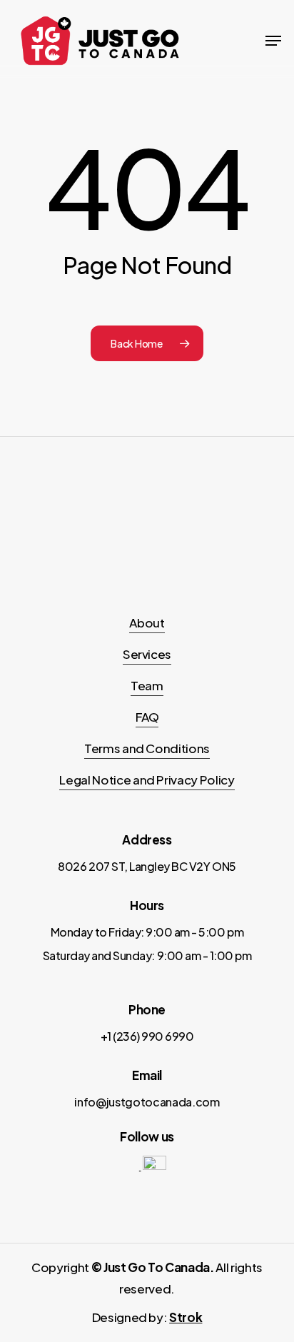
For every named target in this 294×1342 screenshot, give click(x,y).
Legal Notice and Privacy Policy (146, 779)
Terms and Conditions (147, 748)
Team (147, 685)
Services (147, 654)
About (146, 622)
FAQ (147, 717)
